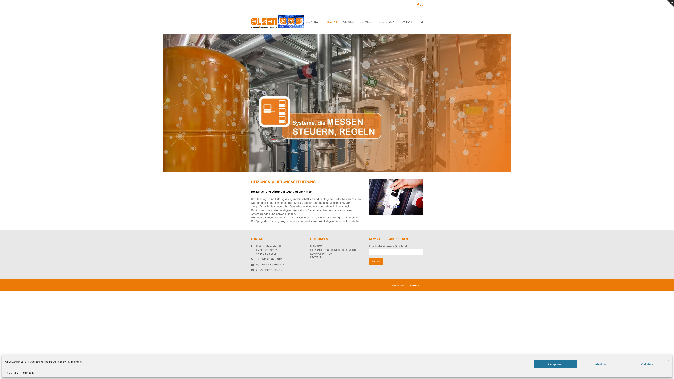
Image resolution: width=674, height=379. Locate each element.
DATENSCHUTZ (415, 285)
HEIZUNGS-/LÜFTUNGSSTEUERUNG (333, 250)
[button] (422, 22)
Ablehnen (601, 364)
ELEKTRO (316, 246)
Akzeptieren (555, 364)
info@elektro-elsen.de (270, 270)
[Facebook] (418, 5)
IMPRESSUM (27, 373)
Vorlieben (647, 364)
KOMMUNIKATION (321, 253)
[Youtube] (421, 5)
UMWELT (315, 257)
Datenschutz (13, 373)
